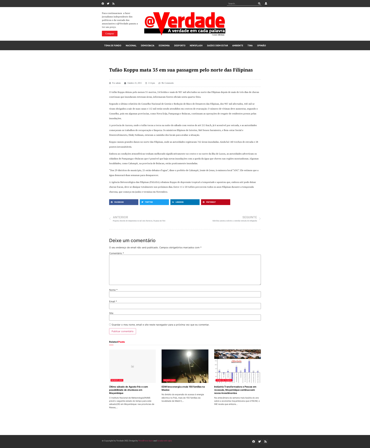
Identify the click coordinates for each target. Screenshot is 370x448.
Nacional (131, 45)
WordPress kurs (145, 440)
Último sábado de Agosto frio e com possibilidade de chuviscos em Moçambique (128, 390)
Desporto (179, 45)
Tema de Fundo (112, 45)
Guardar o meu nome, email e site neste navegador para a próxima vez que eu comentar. (160, 324)
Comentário (116, 253)
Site (111, 313)
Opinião (261, 45)
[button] (123, 202)
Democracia (147, 45)
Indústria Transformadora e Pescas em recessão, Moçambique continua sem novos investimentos (235, 390)
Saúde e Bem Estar (217, 45)
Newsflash (196, 45)
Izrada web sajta (164, 440)
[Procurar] (259, 3)
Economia (164, 45)
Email (113, 301)
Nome (113, 290)
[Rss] (113, 3)
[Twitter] (108, 3)
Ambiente (237, 45)
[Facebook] (102, 3)
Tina (250, 45)
